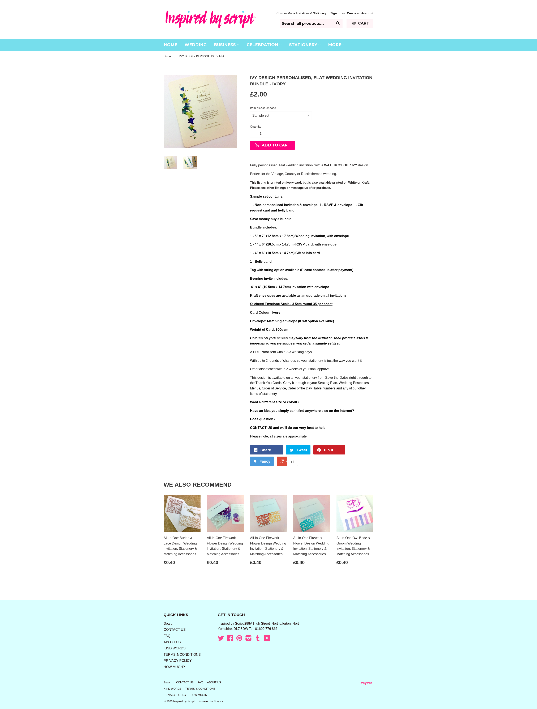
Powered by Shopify (211, 701)
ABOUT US (172, 642)
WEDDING (196, 44)
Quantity (255, 126)
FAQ (167, 636)
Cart (363, 23)
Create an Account (360, 13)
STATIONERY (303, 44)
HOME (170, 44)
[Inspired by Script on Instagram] (248, 639)
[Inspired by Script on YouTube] (267, 639)
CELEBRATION (263, 44)
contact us (321, 270)
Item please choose (263, 108)
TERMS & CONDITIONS (182, 654)
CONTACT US (261, 428)
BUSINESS (225, 44)
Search (169, 623)
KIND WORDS (175, 648)
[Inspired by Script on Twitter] (221, 639)
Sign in (335, 13)
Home (167, 56)
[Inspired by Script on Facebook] (230, 639)
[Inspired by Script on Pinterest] (239, 639)
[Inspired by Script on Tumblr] (258, 639)
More (334, 44)
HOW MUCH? (174, 667)
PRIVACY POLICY (178, 660)
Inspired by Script (184, 701)
